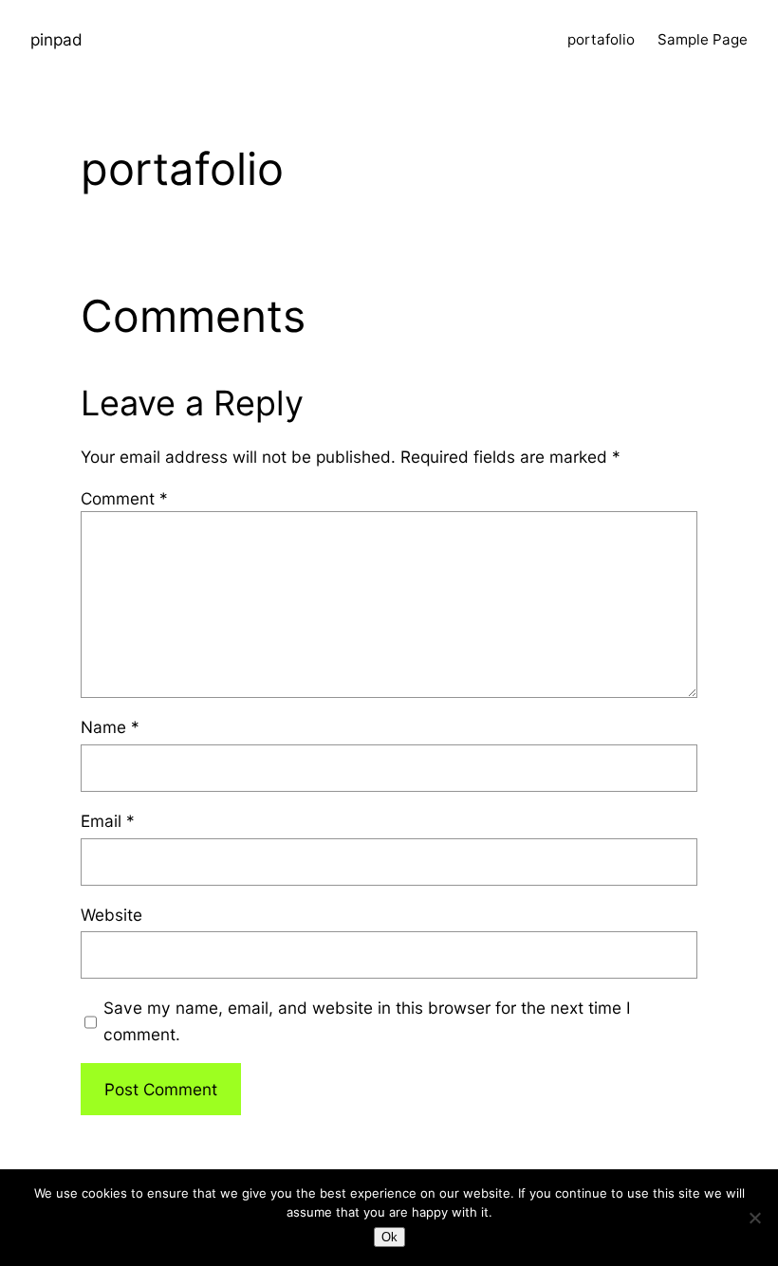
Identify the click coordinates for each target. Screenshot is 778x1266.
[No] (754, 1217)
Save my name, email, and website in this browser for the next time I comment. (367, 1020)
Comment (124, 498)
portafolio (601, 39)
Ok (389, 1237)
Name (110, 727)
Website (111, 915)
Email (108, 821)
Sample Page (703, 39)
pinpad (56, 39)
